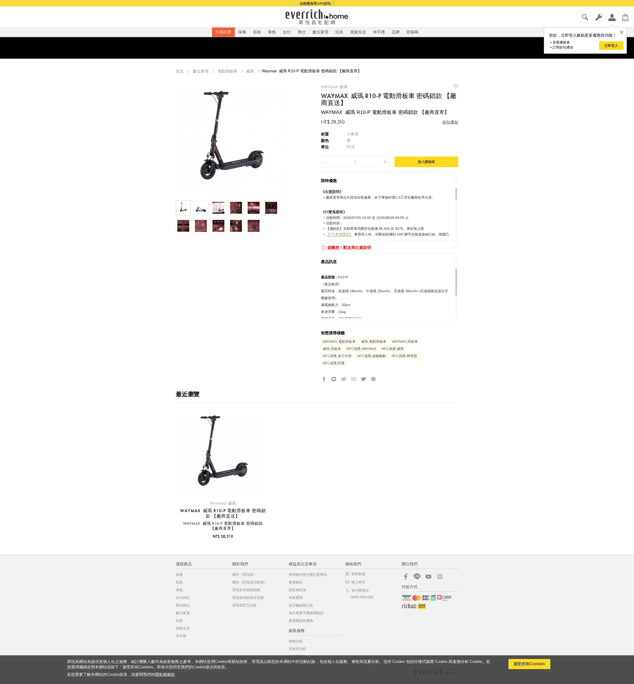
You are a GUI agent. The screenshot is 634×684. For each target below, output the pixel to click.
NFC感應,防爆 (334, 363)
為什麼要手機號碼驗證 (306, 613)
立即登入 (611, 46)
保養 (242, 32)
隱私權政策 (297, 590)
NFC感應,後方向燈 (337, 356)
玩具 (339, 32)
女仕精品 (183, 598)
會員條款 (296, 582)
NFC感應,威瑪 (393, 349)
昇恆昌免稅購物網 (246, 590)
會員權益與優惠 (301, 621)
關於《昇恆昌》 (244, 575)
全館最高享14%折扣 (315, 3)
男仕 (302, 32)
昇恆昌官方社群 (244, 605)
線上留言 (358, 582)
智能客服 (358, 574)
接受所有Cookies (529, 664)
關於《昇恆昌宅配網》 (249, 582)
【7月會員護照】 (339, 234)
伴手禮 (379, 32)
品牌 (396, 32)
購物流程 (296, 641)
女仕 (287, 32)
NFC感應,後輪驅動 (371, 356)
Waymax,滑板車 (405, 341)
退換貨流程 (297, 649)
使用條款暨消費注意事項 (308, 575)
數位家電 (320, 32)
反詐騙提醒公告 (301, 605)
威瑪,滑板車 (332, 349)
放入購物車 (426, 162)
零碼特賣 (223, 32)
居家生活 (358, 32)
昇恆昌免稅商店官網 (248, 598)
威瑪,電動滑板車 (373, 341)
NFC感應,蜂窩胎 (404, 356)
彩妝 (257, 32)
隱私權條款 (165, 674)
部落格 (413, 32)
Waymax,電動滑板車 (339, 341)
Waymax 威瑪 (334, 86)
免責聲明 (296, 598)
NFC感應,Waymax (361, 349)
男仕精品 (183, 605)
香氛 (272, 32)
